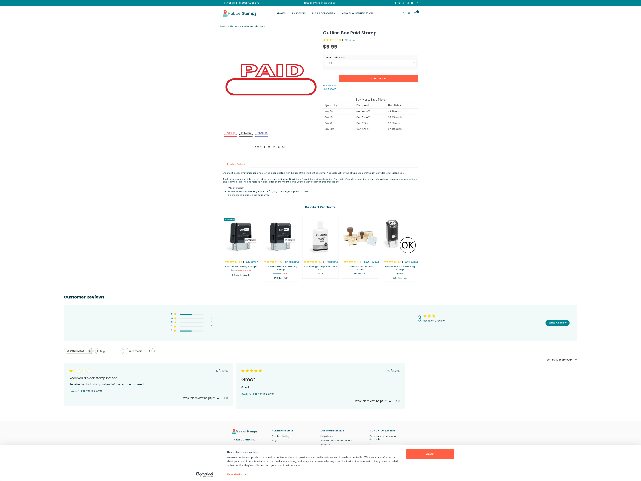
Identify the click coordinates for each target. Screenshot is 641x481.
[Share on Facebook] (264, 146)
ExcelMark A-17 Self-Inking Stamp (400, 268)
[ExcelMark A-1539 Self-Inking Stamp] (281, 237)
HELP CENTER (230, 3)
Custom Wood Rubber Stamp (360, 268)
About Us (325, 444)
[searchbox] (75, 351)
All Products (233, 26)
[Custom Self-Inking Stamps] (241, 237)
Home (223, 26)
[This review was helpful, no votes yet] (218, 398)
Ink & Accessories (323, 13)
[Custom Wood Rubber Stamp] (360, 237)
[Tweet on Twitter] (269, 146)
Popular (229, 219)
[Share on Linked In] (279, 146)
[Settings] (409, 13)
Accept (430, 453)
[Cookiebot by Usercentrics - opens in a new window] (204, 474)
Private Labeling (281, 436)
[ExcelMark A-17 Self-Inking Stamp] (400, 237)
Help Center (327, 436)
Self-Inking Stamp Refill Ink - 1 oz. (320, 268)
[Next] (313, 77)
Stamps (280, 13)
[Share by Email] (283, 146)
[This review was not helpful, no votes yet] (224, 398)
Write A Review (558, 322)
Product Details (236, 164)
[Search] (403, 13)
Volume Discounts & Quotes (336, 440)
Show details (234, 474)
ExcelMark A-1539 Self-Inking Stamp (280, 268)
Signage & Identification (357, 13)
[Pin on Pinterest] (274, 146)
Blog (274, 440)
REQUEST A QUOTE (249, 3)
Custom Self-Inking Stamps (241, 266)
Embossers (298, 13)
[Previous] (227, 77)
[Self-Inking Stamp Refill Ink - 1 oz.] (320, 237)
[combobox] (109, 351)
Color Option (335, 57)
